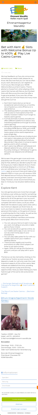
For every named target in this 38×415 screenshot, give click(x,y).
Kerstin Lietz (7, 68)
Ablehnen (19, 404)
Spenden (5, 377)
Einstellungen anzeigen (19, 409)
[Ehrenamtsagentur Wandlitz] (19, 35)
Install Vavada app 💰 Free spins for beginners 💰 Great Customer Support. (18, 285)
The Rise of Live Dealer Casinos (17, 292)
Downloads (6, 386)
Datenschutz (20, 412)
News (19, 68)
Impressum (27, 412)
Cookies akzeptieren (19, 399)
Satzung (5, 381)
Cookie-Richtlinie (12, 412)
